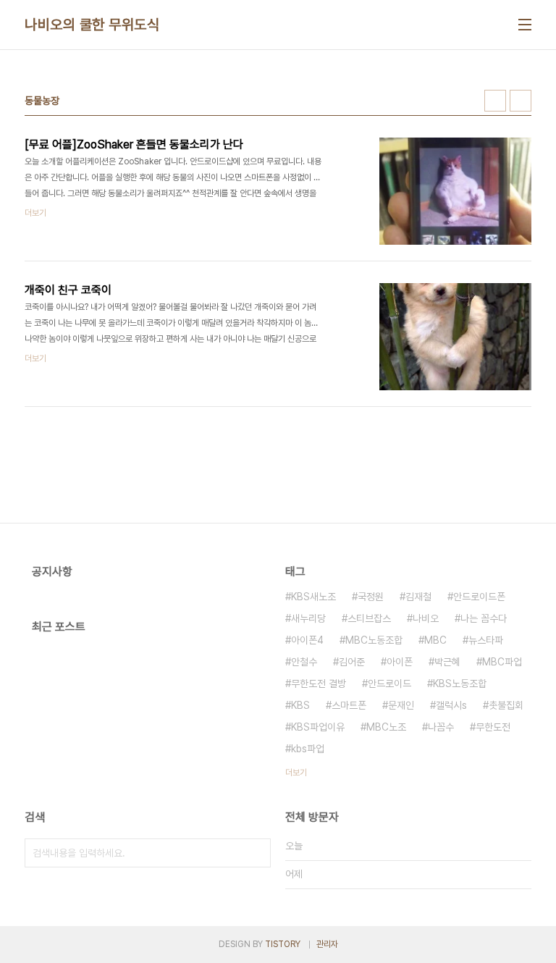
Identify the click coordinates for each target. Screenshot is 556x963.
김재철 (418, 596)
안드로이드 (389, 683)
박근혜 (447, 662)
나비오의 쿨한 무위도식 (92, 24)
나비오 (426, 618)
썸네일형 (495, 101)
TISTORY (282, 944)
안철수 (304, 662)
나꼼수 (441, 727)
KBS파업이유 (318, 727)
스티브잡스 (369, 618)
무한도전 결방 (318, 683)
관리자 (327, 944)
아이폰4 (307, 640)
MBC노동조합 (374, 640)
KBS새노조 (313, 596)
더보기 (296, 773)
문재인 (401, 705)
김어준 (352, 662)
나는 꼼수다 (483, 618)
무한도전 (493, 727)
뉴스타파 (485, 640)
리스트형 (520, 101)
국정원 (371, 596)
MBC (435, 640)
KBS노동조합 (459, 683)
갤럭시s (451, 705)
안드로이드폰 (479, 596)
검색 (256, 853)
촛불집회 (506, 705)
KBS (300, 705)
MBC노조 (386, 727)
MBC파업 (502, 662)
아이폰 (400, 662)
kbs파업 (307, 748)
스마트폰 (349, 705)
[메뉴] (524, 24)
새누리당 (308, 618)
